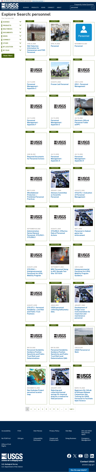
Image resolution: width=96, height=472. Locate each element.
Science (26, 7)
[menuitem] (26, 6)
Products (35, 7)
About (59, 7)
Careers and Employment (54, 439)
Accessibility (6, 431)
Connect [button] (6, 40)
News (43, 7)
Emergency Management (86, 439)
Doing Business (71, 438)
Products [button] (7, 25)
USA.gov (21, 438)
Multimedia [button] (7, 29)
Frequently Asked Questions (84, 4)
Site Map (69, 431)
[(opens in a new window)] (69, 455)
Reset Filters (7, 56)
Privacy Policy (54, 431)
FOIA (19, 431)
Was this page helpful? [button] (79, 470)
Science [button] (6, 22)
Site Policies (37, 431)
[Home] (10, 9)
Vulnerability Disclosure (37, 439)
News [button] (5, 36)
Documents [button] (8, 32)
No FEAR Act (6, 438)
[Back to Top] (89, 465)
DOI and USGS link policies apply (86, 432)
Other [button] (5, 43)
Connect (51, 7)
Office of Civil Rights (6, 445)
